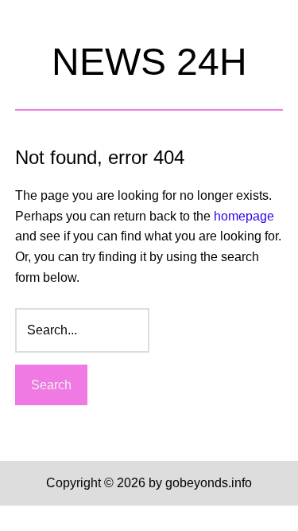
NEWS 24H (149, 62)
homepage (244, 216)
